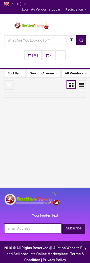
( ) (35, 55)
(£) (19, 4)
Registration (74, 9)
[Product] (71, 40)
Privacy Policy (54, 260)
